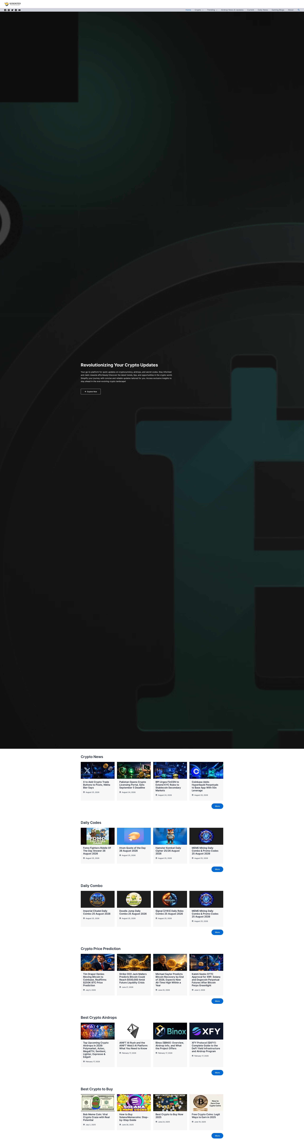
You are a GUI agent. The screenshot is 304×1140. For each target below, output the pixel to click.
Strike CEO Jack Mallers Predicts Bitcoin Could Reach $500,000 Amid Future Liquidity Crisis (133, 978)
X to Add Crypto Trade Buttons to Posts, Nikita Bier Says (96, 785)
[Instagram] (9, 10)
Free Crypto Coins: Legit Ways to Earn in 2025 (206, 1116)
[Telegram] (16, 10)
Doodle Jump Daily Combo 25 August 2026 (133, 912)
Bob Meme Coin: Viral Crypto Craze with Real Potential (96, 1117)
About (290, 10)
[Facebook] (5, 10)
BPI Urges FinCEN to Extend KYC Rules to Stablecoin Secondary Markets (168, 786)
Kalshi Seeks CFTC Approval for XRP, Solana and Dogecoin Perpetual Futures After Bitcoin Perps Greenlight (206, 980)
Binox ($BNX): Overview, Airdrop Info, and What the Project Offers (170, 1045)
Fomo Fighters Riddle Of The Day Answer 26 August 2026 (97, 850)
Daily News (263, 10)
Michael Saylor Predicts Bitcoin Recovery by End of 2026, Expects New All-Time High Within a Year (170, 980)
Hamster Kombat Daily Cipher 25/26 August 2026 (168, 850)
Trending (211, 10)
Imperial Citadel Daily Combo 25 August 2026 (96, 912)
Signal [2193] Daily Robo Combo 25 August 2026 (169, 912)
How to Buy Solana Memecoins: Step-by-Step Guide (133, 1117)
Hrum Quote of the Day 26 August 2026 (132, 849)
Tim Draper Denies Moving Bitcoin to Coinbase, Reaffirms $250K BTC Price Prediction (94, 980)
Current (250, 10)
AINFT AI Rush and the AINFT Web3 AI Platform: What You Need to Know (133, 1045)
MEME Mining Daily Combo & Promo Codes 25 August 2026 (205, 850)
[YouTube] (19, 10)
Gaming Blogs (278, 10)
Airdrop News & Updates (232, 10)
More (217, 806)
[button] (202, 10)
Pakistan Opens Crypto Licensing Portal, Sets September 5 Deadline (132, 785)
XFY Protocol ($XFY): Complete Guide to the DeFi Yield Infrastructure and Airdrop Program (206, 1047)
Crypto (198, 10)
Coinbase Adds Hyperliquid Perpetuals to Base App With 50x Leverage (205, 786)
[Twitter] (12, 10)
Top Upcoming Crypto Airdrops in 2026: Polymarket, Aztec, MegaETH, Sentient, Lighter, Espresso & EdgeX (96, 1049)
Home (188, 10)
